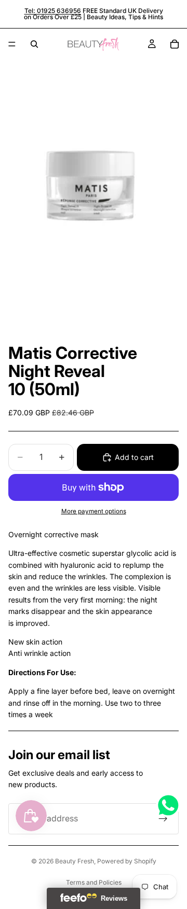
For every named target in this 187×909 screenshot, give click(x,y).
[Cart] (174, 44)
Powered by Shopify (126, 861)
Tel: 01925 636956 (52, 11)
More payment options (93, 511)
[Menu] (12, 44)
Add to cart (134, 457)
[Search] (34, 44)
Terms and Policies (94, 882)
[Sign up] (163, 819)
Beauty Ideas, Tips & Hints (125, 17)
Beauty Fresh (74, 861)
